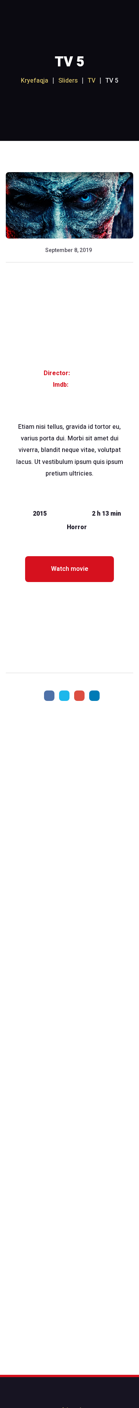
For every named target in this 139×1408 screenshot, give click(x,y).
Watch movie (69, 569)
